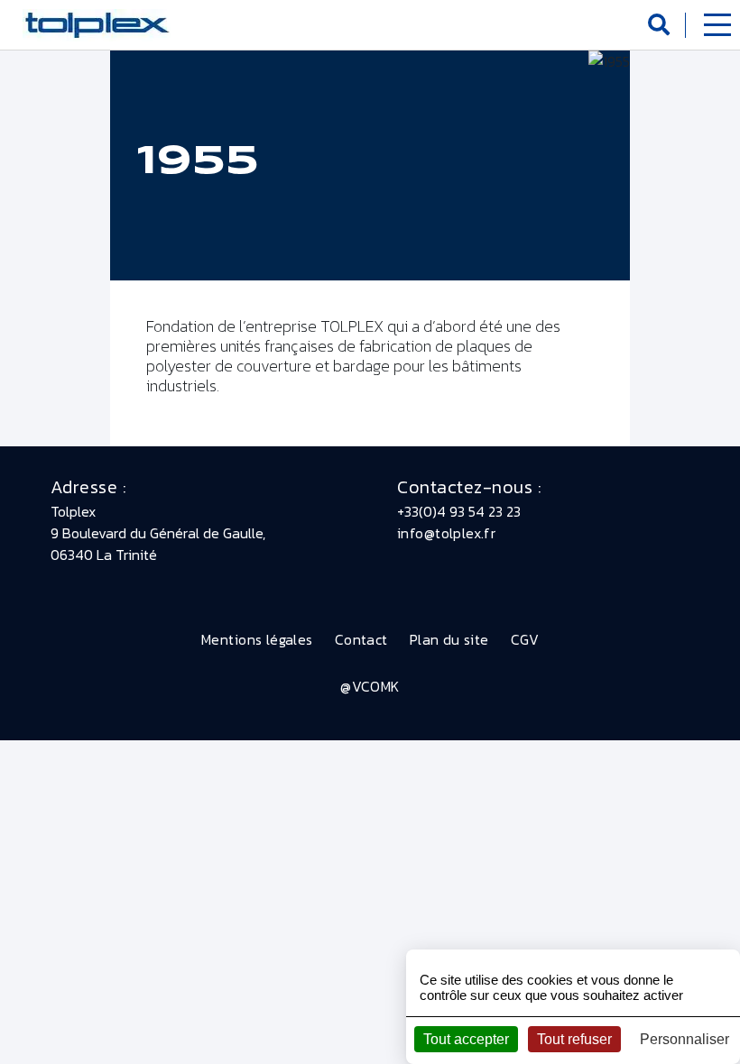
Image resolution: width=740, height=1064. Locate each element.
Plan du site (449, 639)
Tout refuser (574, 1039)
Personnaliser (684, 1039)
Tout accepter (466, 1039)
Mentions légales (257, 639)
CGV (525, 639)
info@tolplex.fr (446, 533)
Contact (361, 639)
